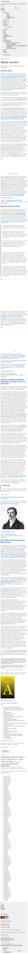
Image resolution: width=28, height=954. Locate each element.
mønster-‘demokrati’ (5, 582)
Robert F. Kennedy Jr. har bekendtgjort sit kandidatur (14, 314)
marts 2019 (6, 887)
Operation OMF (10, 17)
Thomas (21, 66)
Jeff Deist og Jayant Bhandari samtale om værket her (13, 357)
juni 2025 (6, 787)
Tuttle (14, 761)
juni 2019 (6, 883)
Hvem (8, 13)
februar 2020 (7, 873)
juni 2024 (6, 803)
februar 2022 (7, 840)
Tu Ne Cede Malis (5, 1)
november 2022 (7, 828)
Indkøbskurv (7, 952)
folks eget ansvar (6, 185)
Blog (5, 20)
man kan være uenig (10, 597)
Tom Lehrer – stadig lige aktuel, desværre (13, 708)
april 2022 (6, 838)
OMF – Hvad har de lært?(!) (13, 42)
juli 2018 (6, 898)
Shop (5, 25)
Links (8, 18)
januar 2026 (6, 777)
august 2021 (6, 848)
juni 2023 (6, 819)
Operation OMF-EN (11, 48)
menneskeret (22, 425)
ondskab (7, 177)
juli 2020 (6, 866)
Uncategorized (18, 761)
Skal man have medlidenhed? (10, 731)
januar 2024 (6, 809)
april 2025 (6, 789)
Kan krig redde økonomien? (10, 719)
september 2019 (7, 879)
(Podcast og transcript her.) (7, 148)
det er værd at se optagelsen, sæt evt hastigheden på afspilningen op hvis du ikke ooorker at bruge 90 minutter (14, 76)
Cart (5, 22)
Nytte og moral (6, 70)
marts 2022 (6, 839)
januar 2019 (6, 890)
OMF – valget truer (11, 44)
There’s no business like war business (12, 716)
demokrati (6, 213)
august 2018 (6, 897)
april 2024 (6, 805)
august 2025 (6, 784)
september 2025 (7, 783)
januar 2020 (6, 874)
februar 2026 (7, 776)
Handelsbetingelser (8, 36)
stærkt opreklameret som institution (9, 581)
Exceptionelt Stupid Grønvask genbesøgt (13, 734)
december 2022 (7, 827)
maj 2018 (6, 900)
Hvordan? (3, 909)
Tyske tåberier (7, 736)
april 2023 (6, 822)
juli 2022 (6, 834)
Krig (15, 373)
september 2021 (7, 847)
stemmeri (9, 761)
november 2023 (7, 812)
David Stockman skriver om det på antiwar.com (12, 221)
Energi (13, 757)
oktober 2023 (7, 814)
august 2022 (6, 832)
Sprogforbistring (7, 712)
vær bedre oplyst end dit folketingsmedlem (14, 503)
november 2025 (7, 780)
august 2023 (6, 816)
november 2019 (7, 877)
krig (12, 613)
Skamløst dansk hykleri (9, 713)
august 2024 (6, 800)
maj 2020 (6, 869)
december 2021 (7, 843)
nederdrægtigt (17, 476)
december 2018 (7, 892)
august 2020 (6, 865)
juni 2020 (6, 867)
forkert (5, 104)
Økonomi (19, 200)
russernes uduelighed (5, 622)
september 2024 (7, 799)
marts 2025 (6, 791)
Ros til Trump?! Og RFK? (11, 206)
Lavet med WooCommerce (16, 945)
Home (5, 12)
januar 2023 (6, 826)
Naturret (3, 761)
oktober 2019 (7, 878)
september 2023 (7, 815)
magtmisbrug (23, 476)
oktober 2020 (7, 862)
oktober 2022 (7, 830)
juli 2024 (6, 801)
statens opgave (13, 184)
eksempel (16, 482)
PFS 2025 (6, 730)
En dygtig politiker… (14, 173)
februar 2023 (7, 824)
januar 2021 (6, 858)
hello (24, 757)
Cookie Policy (6, 772)
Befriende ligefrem (8, 715)
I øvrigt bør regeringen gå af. (7, 197)
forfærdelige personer (20, 213)
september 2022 (7, 831)
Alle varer (9, 26)
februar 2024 (7, 808)
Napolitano (7, 669)
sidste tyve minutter (19, 394)
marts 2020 (6, 871)
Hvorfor (8, 16)
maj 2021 (6, 853)
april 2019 (6, 886)
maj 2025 (6, 788)
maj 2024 (6, 804)
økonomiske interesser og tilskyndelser (17, 650)
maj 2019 (6, 885)
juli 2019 (6, 882)
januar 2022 (6, 842)
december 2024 (7, 795)
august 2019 (6, 881)
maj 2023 (6, 820)
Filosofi (14, 200)
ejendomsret (9, 200)
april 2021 (6, 854)
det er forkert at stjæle (14, 154)
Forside (5, 29)
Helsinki (3, 759)
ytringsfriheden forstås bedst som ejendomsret (11, 430)
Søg (16, 7)
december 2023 (7, 811)
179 (4, 30)
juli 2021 (6, 850)
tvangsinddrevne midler (6, 590)
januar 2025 (6, 793)
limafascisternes (9, 442)
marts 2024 (6, 807)
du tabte (9, 648)
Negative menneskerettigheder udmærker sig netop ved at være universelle (13, 381)
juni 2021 (6, 851)
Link (14, 350)
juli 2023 (6, 818)
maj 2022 (6, 836)
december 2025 (7, 779)
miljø (21, 759)
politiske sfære (20, 99)
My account (6, 21)
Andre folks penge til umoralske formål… (13, 735)
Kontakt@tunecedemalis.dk (7, 938)
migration (17, 759)
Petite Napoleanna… (8, 738)
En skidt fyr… (7, 732)
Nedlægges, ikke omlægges (10, 728)
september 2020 (7, 863)
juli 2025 (6, 785)
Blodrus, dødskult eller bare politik (12, 707)
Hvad (8, 14)
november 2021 (7, 844)
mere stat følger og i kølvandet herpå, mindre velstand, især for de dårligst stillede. (12, 194)
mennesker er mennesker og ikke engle (13, 108)
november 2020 (7, 861)
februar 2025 (7, 792)
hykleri (12, 373)
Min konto (6, 947)
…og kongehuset (8, 717)
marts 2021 (6, 855)
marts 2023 (6, 823)
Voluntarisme (5, 764)
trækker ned (6, 574)
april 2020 (6, 870)
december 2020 (7, 859)
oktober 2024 (7, 797)
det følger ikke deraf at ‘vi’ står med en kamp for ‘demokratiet (14, 579)
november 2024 (7, 796)
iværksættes (3, 183)
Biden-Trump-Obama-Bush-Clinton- (13, 554)
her (11, 394)
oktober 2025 (7, 781)
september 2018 (7, 896)
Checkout (6, 24)
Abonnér (5, 751)
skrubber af (23, 364)
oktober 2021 (7, 846)
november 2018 (7, 893)
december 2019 (7, 875)
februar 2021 (7, 857)
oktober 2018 (7, 894)
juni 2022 (6, 835)
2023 (6, 58)
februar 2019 (7, 889)
